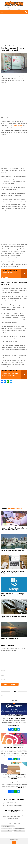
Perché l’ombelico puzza (9, 804)
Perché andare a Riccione (9, 639)
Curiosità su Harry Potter (8, 826)
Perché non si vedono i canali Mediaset (14, 718)
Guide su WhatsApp (20, 830)
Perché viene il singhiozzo (9, 802)
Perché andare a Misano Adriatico (12, 550)
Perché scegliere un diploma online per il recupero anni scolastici (14, 529)
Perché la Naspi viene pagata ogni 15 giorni (13, 594)
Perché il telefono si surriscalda (10, 818)
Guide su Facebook (19, 828)
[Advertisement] (14, 31)
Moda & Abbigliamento (19, 774)
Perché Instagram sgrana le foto (14, 747)
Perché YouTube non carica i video (11, 816)
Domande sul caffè (7, 828)
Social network (18, 745)
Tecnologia (19, 715)
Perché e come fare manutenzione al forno (13, 617)
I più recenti (8, 9)
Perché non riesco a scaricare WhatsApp (13, 815)
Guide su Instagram (7, 830)
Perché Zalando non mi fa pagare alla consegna (14, 777)
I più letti (20, 9)
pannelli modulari (18, 125)
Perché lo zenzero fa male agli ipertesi (12, 805)
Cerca (26, 12)
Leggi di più (16, 725)
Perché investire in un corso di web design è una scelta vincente (12, 572)
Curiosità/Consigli (15, 509)
